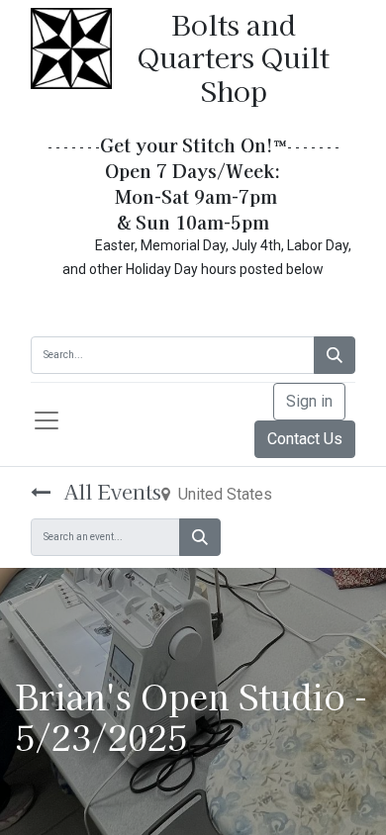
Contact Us (304, 438)
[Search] (334, 355)
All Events (109, 491)
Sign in (309, 401)
